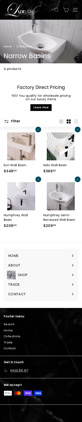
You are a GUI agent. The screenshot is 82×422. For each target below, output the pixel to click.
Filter (15, 121)
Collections (24, 46)
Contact (10, 348)
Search (9, 324)
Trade (8, 342)
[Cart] (66, 9)
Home (8, 46)
